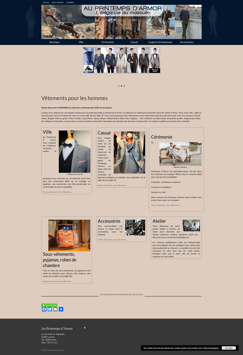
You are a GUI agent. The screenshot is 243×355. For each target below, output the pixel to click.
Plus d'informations (211, 348)
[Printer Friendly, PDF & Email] (49, 305)
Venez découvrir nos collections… (58, 192)
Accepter (229, 348)
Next (204, 67)
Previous (38, 67)
